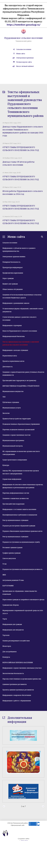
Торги (5, 619)
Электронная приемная (25, 58)
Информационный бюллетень (14, 336)
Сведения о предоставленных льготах (16, 435)
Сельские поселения (23, 49)
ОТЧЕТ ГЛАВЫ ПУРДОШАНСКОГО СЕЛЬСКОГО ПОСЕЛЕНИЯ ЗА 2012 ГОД (21, 222)
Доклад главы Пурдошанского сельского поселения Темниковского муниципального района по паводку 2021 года (23, 131)
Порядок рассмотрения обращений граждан (19, 526)
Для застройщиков (10, 652)
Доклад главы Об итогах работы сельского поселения (18, 163)
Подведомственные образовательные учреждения (21, 424)
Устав (5, 564)
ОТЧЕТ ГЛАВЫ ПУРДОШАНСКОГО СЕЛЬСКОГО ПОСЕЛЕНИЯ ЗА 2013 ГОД (21, 207)
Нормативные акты (10, 356)
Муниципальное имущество (13, 391)
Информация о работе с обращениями (17, 701)
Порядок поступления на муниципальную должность (22, 569)
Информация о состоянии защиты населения (19, 509)
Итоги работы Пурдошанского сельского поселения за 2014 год (23, 192)
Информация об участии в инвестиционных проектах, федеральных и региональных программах (23, 486)
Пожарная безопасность (11, 262)
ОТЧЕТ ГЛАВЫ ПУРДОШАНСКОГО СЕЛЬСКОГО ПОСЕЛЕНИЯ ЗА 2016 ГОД (21, 148)
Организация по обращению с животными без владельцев (20, 592)
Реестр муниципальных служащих (15, 520)
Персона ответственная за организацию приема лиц (22, 679)
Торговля (6, 635)
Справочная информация (12, 479)
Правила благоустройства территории (17, 419)
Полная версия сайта (24, 62)
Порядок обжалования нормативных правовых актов (22, 531)
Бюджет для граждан (10, 284)
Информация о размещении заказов (16, 303)
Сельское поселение (10, 243)
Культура (6, 465)
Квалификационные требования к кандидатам (20, 515)
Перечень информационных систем (16, 493)
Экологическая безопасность (13, 673)
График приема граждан (12, 553)
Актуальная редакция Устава (13, 580)
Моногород (7, 646)
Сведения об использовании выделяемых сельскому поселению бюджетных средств (22, 296)
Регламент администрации (12, 547)
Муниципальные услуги (12, 408)
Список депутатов (9, 558)
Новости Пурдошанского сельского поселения (20, 331)
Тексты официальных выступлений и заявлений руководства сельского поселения (21, 343)
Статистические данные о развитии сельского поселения (19, 318)
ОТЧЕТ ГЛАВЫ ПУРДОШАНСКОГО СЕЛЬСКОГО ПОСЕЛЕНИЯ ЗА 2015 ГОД (21, 178)
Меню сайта (20, 54)
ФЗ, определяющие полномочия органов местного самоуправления (21, 453)
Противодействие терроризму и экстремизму (19, 380)
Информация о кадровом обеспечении (17, 695)
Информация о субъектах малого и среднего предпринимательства (19, 249)
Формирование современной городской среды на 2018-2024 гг (23, 612)
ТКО (4, 397)
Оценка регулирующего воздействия (16, 641)
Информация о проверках (12, 325)
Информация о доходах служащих (15, 350)
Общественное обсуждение (13, 289)
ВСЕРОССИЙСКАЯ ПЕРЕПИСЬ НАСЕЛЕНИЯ (18, 662)
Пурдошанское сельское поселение (23, 38)
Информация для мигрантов (13, 630)
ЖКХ (4, 575)
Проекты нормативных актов (13, 361)
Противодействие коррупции (13, 504)
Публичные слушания (11, 402)
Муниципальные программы (13, 440)
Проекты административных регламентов (18, 690)
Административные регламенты (15, 684)
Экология (6, 413)
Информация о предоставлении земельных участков (22, 668)
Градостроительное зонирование (15, 460)
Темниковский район (23, 41)
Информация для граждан (12, 624)
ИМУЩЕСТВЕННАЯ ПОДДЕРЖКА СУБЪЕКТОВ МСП (21, 386)
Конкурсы (6, 657)
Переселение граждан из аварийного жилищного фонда (23, 599)
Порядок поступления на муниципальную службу (21, 542)
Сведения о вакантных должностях (16, 498)
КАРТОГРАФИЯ (8, 586)
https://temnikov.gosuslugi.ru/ (23, 24)
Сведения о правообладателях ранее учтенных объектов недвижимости (23, 373)
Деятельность (8, 367)
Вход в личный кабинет (25, 66)
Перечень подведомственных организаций (18, 429)
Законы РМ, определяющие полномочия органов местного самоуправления (21, 472)
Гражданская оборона (11, 605)
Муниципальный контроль (13, 446)
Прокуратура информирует (13, 267)
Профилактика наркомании (13, 273)
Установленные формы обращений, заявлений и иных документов (23, 310)
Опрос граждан (8, 278)
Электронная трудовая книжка (14, 256)
